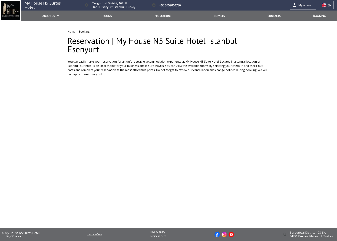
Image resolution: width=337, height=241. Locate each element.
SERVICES (219, 16)
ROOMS (107, 16)
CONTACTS (274, 16)
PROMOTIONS (162, 16)
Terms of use (94, 234)
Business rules (158, 236)
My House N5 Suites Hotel (43, 5)
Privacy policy (157, 232)
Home (72, 32)
